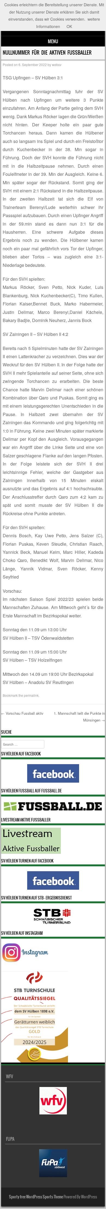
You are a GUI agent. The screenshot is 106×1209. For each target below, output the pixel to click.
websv (56, 64)
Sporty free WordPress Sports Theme (36, 1197)
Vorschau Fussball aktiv (22, 713)
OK (69, 26)
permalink (31, 695)
